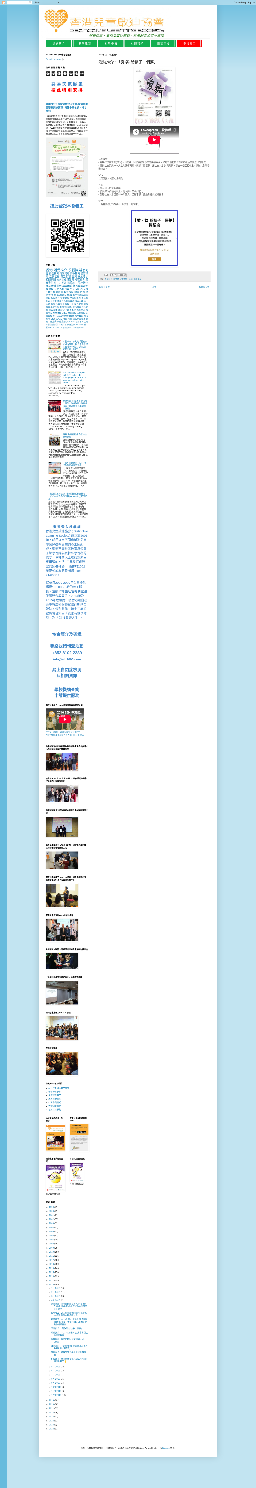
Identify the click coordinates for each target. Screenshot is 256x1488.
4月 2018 (56, 1300)
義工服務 (65, 276)
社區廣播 (53, 310)
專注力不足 (60, 282)
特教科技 (63, 325)
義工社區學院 (54, 1110)
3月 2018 (56, 1296)
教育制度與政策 (65, 279)
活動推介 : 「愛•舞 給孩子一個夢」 (67, 1328)
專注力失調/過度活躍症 (63, 316)
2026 (51, 1429)
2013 (51, 1264)
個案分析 (69, 304)
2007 (51, 1239)
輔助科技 (51, 289)
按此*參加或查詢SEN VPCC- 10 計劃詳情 (65, 735)
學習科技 (55, 307)
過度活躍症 (60, 295)
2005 (51, 1231)
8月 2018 (56, 1379)
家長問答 (81, 310)
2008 (51, 1243)
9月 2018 (56, 1383)
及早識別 (51, 286)
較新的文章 (104, 287)
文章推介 (62, 310)
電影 (70, 319)
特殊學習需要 (80, 286)
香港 (131, 279)
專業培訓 (83, 276)
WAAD (59, 319)
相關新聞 (51, 279)
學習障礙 (137, 279)
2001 (51, 1215)
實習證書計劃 (54, 1092)
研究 (65, 319)
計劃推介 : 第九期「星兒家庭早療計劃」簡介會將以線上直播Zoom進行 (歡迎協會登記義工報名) (75, 345)
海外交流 (54, 325)
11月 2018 (56, 1391)
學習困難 (67, 286)
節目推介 (71, 310)
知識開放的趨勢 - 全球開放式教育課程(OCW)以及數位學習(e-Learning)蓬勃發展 (67, 496)
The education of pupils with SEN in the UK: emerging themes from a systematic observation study (74, 377)
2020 (51, 1404)
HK (51, 328)
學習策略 (74, 298)
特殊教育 (75, 273)
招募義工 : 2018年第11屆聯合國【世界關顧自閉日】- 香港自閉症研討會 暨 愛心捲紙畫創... (69, 1322)
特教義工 (60, 304)
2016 (51, 1276)
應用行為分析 (66, 307)
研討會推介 (56, 301)
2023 (51, 1416)
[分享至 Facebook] (121, 275)
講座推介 (83, 282)
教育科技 (69, 292)
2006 (51, 1235)
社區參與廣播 (79, 319)
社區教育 (80, 279)
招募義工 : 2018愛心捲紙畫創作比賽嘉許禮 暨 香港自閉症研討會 (69, 1314)
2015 (51, 1272)
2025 (51, 1425)
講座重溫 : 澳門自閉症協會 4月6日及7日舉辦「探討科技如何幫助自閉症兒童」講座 (69, 1306)
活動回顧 (54, 276)
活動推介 (124, 279)
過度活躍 (57, 313)
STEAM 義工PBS (77, 328)
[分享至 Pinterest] (125, 275)
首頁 (154, 287)
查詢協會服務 (54, 1106)
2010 (51, 1252)
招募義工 (72, 282)
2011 (51, 1256)
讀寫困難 (79, 301)
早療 (69, 295)
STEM (64, 313)
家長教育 (54, 273)
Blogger (166, 1448)
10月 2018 (56, 1387)
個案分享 (66, 328)
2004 (51, 1227)
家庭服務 (61, 321)
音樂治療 (72, 313)
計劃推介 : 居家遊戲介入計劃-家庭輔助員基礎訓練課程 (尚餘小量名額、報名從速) (67, 107)
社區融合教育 (68, 301)
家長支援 (78, 304)
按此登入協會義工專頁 (58, 1088)
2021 (51, 1408)
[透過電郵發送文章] (106, 275)
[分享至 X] (118, 275)
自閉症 (107, 279)
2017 (51, 1280)
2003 (51, 1223)
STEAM (56, 328)
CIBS (53, 319)
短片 (53, 304)
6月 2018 (56, 1371)
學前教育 (64, 298)
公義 (48, 301)
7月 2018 (56, 1375)
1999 (51, 1207)
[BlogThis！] (115, 275)
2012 (51, 1260)
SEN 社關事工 (77, 322)
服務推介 (77, 307)
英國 (68, 321)
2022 (51, 1412)
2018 (51, 1284)
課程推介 (55, 298)
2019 (51, 1400)
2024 (51, 1421)
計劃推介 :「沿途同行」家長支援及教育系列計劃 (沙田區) (69, 1347)
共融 (59, 286)
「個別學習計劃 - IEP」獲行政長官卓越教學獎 (75, 464)
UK (61, 328)
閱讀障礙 (81, 313)
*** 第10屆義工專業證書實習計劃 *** (63, 732)
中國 (76, 292)
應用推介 (79, 316)
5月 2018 (56, 1367)
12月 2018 (56, 1395)
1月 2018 (56, 1288)
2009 (51, 1248)
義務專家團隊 (54, 1099)
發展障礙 (58, 292)
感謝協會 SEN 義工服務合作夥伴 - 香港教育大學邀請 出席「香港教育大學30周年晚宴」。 (75, 405)
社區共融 (115, 279)
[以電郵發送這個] (111, 275)
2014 (51, 1268)
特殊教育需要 (64, 289)
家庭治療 (71, 325)
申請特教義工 (54, 1095)
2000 (51, 1211)
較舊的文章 (204, 287)
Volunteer (79, 325)
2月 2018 (56, 1292)
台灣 (74, 276)
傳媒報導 (64, 273)
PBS (82, 292)
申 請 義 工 (189, 43)
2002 (51, 1219)
